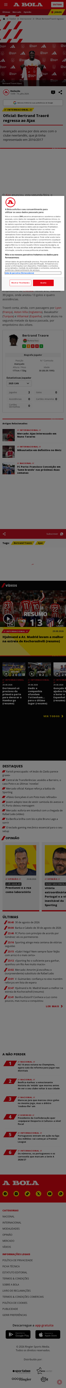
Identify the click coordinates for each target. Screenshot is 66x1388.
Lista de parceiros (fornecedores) (19, 273)
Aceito (43, 283)
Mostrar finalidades (20, 283)
